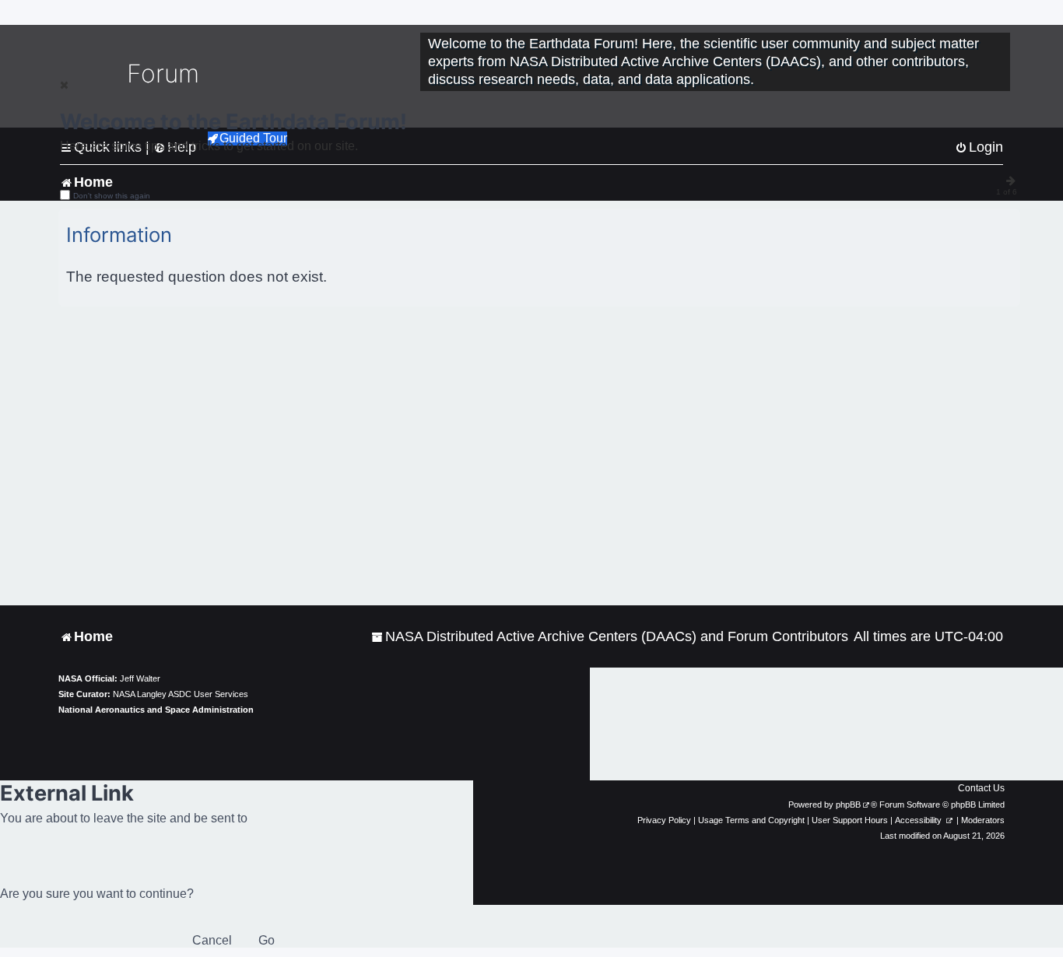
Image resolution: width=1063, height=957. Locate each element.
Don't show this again (111, 195)
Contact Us (981, 788)
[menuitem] (609, 637)
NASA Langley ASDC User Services (180, 694)
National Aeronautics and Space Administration (156, 709)
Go (266, 940)
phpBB (848, 804)
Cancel (212, 940)
